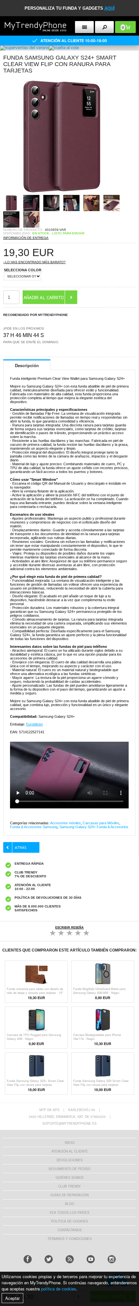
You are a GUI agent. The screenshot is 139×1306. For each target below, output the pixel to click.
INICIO (70, 1142)
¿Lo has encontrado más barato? (34, 262)
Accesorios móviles (65, 823)
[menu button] (84, 27)
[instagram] (112, 1259)
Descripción (27, 365)
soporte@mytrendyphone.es (69, 1123)
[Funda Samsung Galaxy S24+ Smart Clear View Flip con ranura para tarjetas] (61, 193)
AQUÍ (109, 8)
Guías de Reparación (69, 1195)
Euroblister (34, 724)
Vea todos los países (69, 1212)
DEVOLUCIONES (70, 1160)
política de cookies (58, 1289)
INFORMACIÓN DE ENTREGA (25, 238)
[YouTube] (91, 1259)
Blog (69, 1203)
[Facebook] (28, 1259)
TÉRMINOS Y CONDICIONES (70, 1238)
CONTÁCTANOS (70, 1230)
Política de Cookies (69, 1221)
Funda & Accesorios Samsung (34, 827)
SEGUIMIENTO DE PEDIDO (69, 1168)
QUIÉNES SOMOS (70, 1177)
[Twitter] (49, 1259)
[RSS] (70, 1259)
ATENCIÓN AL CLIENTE (69, 1151)
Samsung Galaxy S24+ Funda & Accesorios (93, 827)
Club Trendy (69, 1186)
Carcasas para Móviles (101, 823)
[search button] (104, 27)
